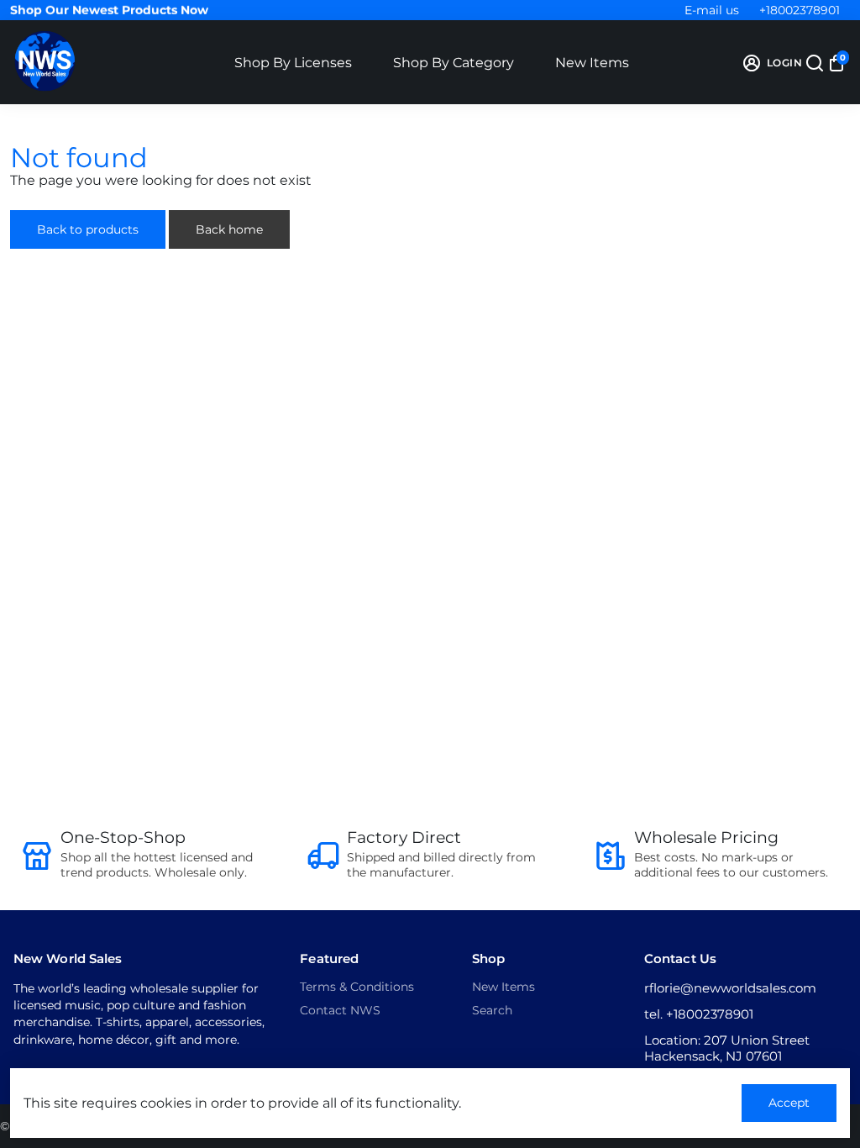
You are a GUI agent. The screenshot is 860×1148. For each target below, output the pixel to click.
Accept (789, 1102)
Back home (229, 229)
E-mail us (711, 10)
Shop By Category (453, 63)
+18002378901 (799, 10)
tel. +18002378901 (698, 1014)
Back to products (88, 229)
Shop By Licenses (293, 63)
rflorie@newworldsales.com (730, 988)
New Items (592, 63)
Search (492, 1010)
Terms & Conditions (357, 986)
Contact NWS (340, 1010)
